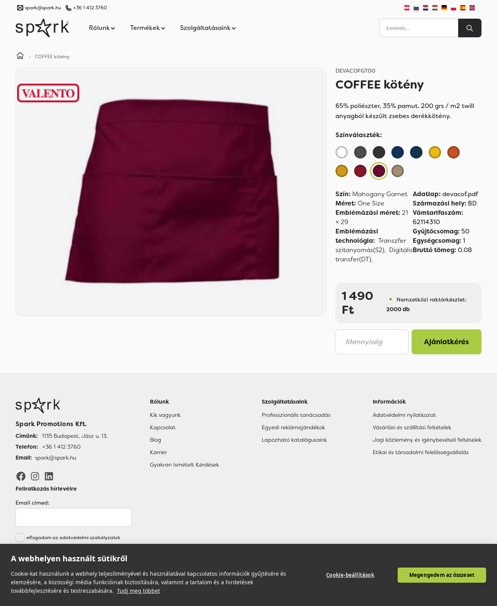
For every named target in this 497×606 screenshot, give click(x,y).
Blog (155, 439)
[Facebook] (21, 475)
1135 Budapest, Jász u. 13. (75, 435)
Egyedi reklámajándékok (293, 427)
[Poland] (453, 8)
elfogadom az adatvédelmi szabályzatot (73, 538)
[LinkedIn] (48, 475)
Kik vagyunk (165, 414)
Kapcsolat (163, 427)
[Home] (20, 57)
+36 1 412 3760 (90, 8)
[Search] (469, 28)
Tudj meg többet (138, 590)
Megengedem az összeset (441, 574)
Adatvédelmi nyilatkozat (404, 414)
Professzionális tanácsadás (296, 414)
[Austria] (407, 8)
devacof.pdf (445, 194)
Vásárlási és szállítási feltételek (412, 427)
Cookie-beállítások (350, 574)
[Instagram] (35, 475)
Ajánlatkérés (446, 342)
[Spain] (463, 8)
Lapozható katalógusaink (294, 439)
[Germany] (444, 8)
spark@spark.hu (55, 457)
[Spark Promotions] (42, 28)
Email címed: (32, 502)
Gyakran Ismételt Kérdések (184, 464)
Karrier (158, 452)
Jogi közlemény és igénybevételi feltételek (427, 439)
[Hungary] (435, 8)
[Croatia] (425, 8)
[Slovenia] (416, 8)
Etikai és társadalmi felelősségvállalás (421, 452)
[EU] (475, 8)
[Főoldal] (62, 405)
